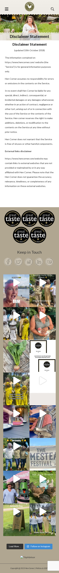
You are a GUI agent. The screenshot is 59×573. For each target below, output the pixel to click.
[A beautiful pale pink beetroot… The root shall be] (16, 348)
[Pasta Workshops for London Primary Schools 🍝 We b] (43, 413)
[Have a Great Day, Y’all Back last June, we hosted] (43, 446)
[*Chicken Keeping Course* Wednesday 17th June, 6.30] (43, 479)
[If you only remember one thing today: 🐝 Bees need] (43, 511)
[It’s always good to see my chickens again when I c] (43, 315)
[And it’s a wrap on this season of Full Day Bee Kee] (43, 282)
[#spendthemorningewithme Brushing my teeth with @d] (16, 282)
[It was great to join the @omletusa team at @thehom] (16, 479)
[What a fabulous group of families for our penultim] (16, 315)
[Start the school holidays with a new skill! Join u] (43, 381)
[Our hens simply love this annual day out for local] (16, 511)
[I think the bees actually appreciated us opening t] (16, 446)
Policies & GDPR (42, 568)
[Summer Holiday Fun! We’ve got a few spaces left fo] (16, 381)
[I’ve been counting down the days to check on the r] (43, 348)
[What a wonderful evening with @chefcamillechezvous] (16, 413)
